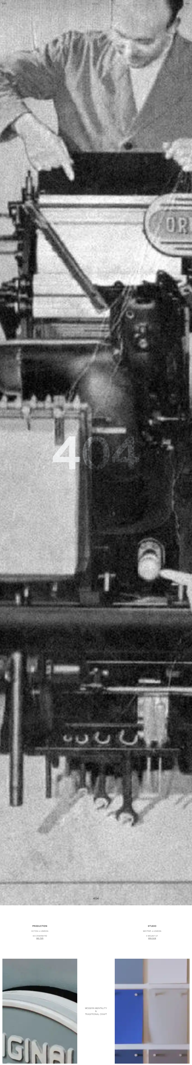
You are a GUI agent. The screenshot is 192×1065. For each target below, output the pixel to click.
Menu (96, 3)
